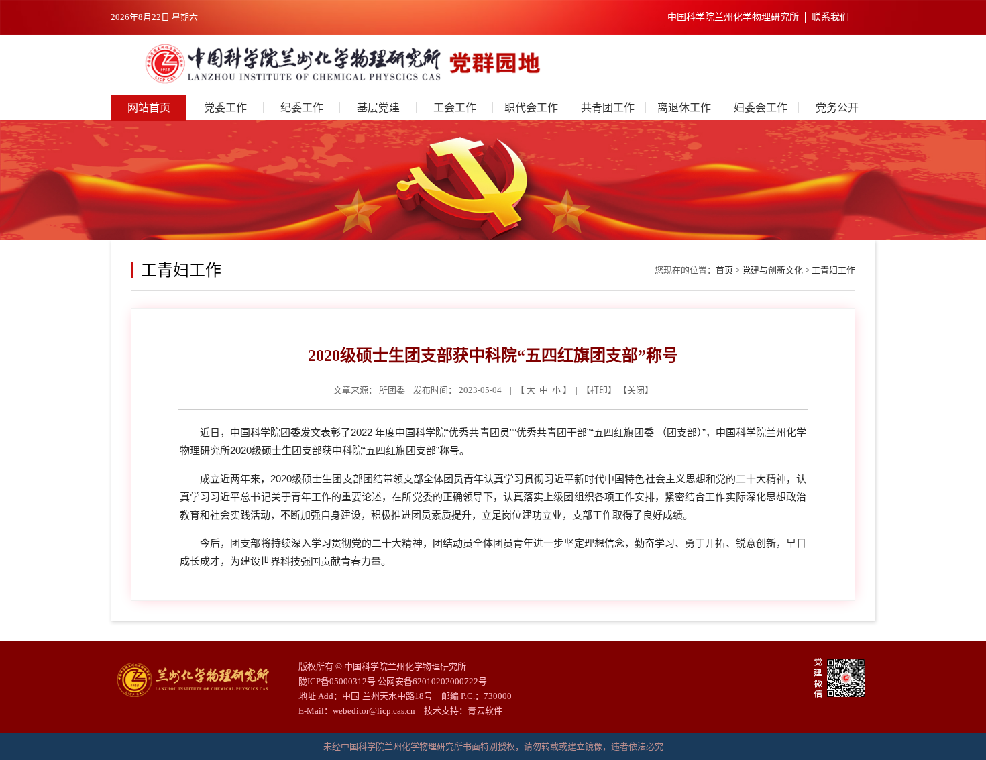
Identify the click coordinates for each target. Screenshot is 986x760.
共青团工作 (608, 107)
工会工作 (454, 107)
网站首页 (148, 107)
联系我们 (830, 17)
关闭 (636, 390)
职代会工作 (531, 107)
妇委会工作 (760, 107)
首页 (724, 270)
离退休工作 (684, 107)
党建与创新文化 (772, 270)
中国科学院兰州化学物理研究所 (733, 17)
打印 (599, 390)
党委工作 (225, 107)
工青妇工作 (833, 270)
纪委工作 (301, 107)
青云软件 (485, 711)
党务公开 (837, 107)
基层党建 (378, 107)
